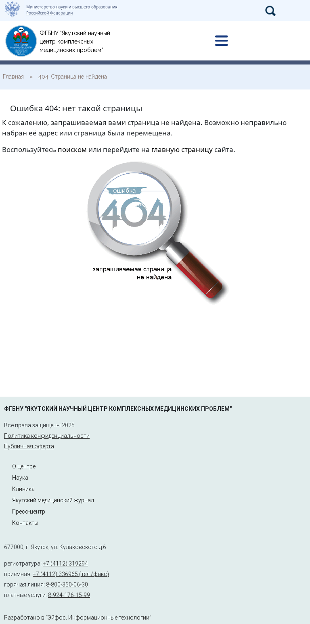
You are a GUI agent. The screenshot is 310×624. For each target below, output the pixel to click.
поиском (72, 149)
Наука (20, 477)
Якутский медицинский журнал (53, 500)
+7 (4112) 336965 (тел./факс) (71, 574)
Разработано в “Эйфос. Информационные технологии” (77, 617)
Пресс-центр (28, 511)
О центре (24, 466)
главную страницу (182, 149)
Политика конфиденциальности (47, 436)
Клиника (23, 489)
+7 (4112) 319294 (65, 563)
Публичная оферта (29, 446)
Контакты (25, 523)
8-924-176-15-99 (69, 595)
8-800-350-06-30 (67, 584)
